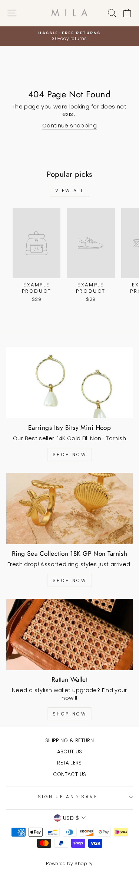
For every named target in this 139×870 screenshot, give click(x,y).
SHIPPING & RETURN (69, 740)
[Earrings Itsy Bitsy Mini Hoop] (69, 382)
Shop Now (70, 454)
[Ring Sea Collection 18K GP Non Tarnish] (69, 508)
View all (69, 190)
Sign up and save (68, 797)
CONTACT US (69, 774)
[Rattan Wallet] (69, 634)
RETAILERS (69, 762)
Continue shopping (69, 125)
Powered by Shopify (69, 863)
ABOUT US (69, 751)
